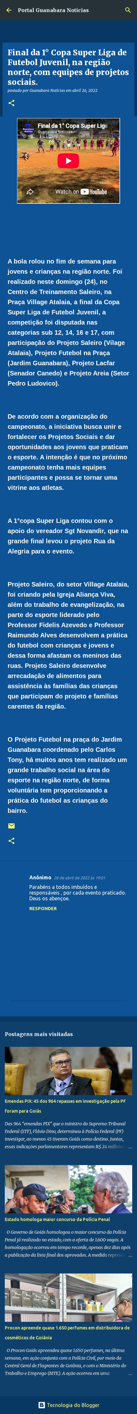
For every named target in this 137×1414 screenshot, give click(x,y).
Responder (43, 908)
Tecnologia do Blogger (72, 1405)
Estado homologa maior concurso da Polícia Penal (57, 1219)
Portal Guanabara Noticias (53, 10)
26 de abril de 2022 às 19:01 (79, 877)
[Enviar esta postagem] (11, 828)
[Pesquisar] (128, 10)
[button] (11, 103)
